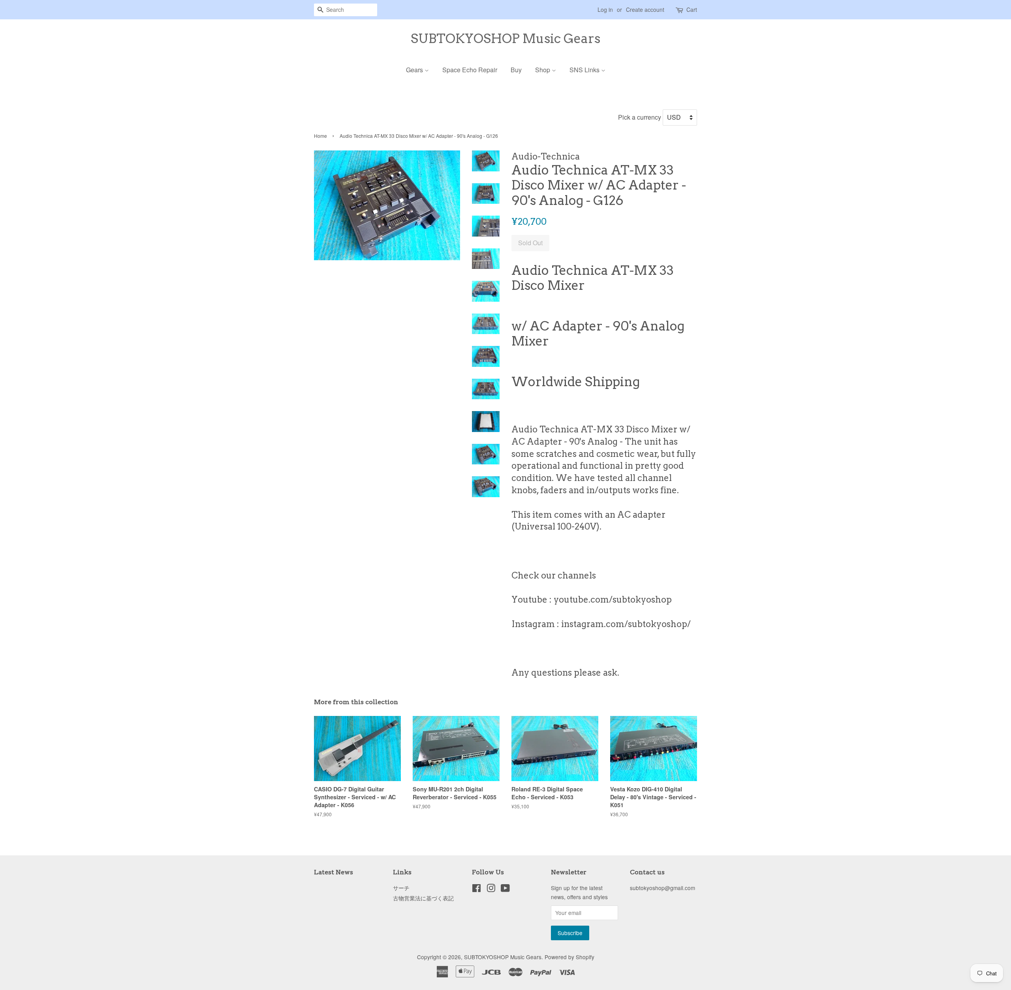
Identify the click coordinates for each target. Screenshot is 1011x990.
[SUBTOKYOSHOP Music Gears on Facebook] (476, 889)
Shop (543, 69)
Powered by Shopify (569, 957)
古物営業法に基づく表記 (423, 898)
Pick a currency (640, 117)
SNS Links (585, 69)
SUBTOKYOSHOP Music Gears (505, 38)
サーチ (401, 888)
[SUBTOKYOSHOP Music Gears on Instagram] (491, 889)
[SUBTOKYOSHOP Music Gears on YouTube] (505, 889)
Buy (516, 69)
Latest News (333, 872)
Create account (645, 9)
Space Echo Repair (469, 69)
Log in (605, 9)
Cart (691, 9)
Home (320, 135)
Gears (415, 69)
